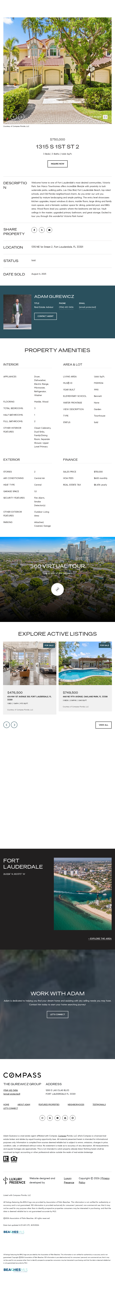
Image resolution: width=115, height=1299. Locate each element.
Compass (62, 1136)
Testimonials (99, 1104)
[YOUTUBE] (57, 1118)
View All (103, 725)
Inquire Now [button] (57, 164)
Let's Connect (10, 1108)
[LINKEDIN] (50, 1118)
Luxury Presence (69, 1180)
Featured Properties (49, 1104)
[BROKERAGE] (72, 1118)
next (21, 117)
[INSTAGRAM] (42, 1118)
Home (6, 1104)
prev (13, 117)
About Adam (24, 1104)
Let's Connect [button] (57, 1014)
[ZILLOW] (65, 1118)
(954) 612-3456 (66, 307)
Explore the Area (101, 938)
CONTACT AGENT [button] (45, 316)
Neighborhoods (76, 1104)
